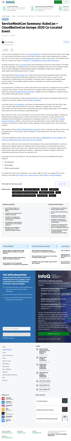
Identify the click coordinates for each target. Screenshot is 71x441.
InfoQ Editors (6, 363)
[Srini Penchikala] (3, 42)
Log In (4, 352)
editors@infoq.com (36, 432)
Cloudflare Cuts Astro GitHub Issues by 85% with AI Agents (58, 216)
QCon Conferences (7, 355)
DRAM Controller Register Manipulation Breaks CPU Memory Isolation (14, 258)
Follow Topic (62, 184)
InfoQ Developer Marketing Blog (9, 376)
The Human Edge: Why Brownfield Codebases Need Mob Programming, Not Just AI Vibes (59, 231)
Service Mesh (42, 195)
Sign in (66, 2)
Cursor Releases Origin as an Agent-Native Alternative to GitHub (12, 210)
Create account (6, 349)
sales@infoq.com (21, 432)
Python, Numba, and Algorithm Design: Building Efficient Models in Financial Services (14, 252)
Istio (26, 175)
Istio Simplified (19, 104)
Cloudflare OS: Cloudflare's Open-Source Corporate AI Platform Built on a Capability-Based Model (59, 226)
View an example (18, 284)
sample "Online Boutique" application (29, 129)
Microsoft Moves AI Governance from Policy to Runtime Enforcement (44, 256)
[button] (16, 334)
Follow (66, 42)
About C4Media (6, 369)
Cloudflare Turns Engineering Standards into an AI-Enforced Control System (13, 219)
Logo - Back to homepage (10, 1)
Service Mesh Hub (21, 75)
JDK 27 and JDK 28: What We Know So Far (59, 212)
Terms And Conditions (61, 434)
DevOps (5, 19)
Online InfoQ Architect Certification (42, 359)
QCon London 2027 (44, 389)
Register (58, 2)
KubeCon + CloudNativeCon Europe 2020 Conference (41, 60)
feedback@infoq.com (7, 432)
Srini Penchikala (9, 42)
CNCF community (35, 100)
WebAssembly (30, 58)
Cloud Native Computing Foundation (24, 195)
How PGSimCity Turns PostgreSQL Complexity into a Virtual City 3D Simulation (13, 224)
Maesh (46, 175)
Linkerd (21, 175)
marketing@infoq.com (7, 437)
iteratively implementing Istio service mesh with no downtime (22, 140)
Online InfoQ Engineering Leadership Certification (42, 366)
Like (6, 50)
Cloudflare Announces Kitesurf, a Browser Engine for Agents (59, 209)
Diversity (4, 380)
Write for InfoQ (6, 361)
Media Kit (4, 372)
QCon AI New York (44, 385)
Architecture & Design (31, 189)
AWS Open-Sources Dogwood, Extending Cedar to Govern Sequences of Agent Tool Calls (12, 229)
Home (4, 347)
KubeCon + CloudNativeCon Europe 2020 (25, 192)
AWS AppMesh (56, 175)
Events (4, 358)
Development (17, 189)
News (13, 16)
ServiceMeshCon (34, 54)
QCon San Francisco (45, 381)
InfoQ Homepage (6, 16)
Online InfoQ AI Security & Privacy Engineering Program (44, 351)
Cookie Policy (51, 435)
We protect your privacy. (9, 338)
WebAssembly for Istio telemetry (52, 138)
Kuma (37, 98)
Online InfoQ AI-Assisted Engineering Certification (43, 375)
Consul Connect (33, 175)
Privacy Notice (51, 434)
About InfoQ (5, 366)
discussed (24, 65)
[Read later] (12, 50)
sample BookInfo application (25, 92)
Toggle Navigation (3, 2)
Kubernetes (53, 189)
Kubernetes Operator (46, 192)
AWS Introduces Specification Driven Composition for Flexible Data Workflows (44, 251)
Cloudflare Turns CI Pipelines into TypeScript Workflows (13, 214)
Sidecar (52, 195)
